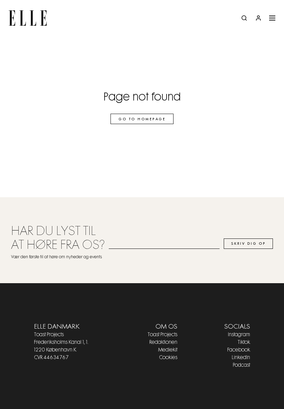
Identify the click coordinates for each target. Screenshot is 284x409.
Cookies (168, 357)
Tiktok (244, 342)
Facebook (238, 350)
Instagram (239, 334)
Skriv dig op (248, 243)
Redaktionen (163, 342)
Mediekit (167, 350)
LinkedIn (241, 357)
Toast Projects (162, 334)
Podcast (241, 365)
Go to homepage (142, 119)
